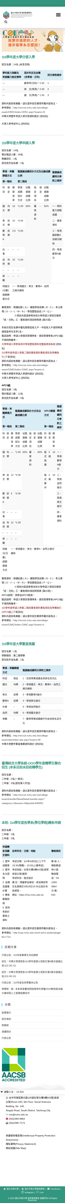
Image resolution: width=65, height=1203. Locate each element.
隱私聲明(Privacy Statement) (21, 1144)
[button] (58, 15)
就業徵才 (6, 1012)
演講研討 (6, 1031)
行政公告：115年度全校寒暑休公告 (20, 982)
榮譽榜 (5, 1025)
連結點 (43, 116)
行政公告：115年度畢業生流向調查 (20, 955)
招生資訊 (6, 1019)
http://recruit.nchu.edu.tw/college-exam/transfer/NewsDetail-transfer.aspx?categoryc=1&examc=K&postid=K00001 (25, 799)
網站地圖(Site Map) (16, 1148)
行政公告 (6, 1038)
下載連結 (10, 356)
